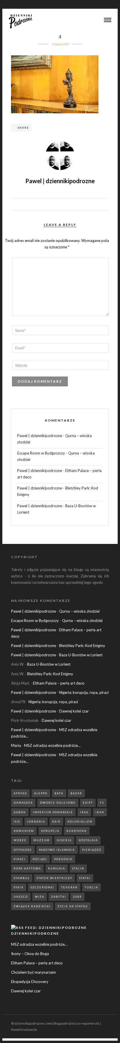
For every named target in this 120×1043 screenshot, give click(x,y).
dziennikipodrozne (35, 933)
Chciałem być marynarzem (33, 972)
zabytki (58, 896)
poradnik (63, 859)
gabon (20, 812)
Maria (16, 745)
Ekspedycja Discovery (29, 981)
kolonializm (80, 821)
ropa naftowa (27, 868)
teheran (69, 887)
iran (100, 812)
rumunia (56, 868)
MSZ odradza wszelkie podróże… (52, 745)
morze (20, 840)
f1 (102, 802)
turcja (91, 887)
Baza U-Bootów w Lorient (81, 655)
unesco (21, 896)
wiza (39, 896)
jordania (36, 821)
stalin (78, 868)
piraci (20, 859)
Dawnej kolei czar (74, 711)
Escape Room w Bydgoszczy (41, 453)
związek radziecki (32, 906)
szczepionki (42, 887)
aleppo (40, 793)
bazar (76, 793)
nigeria (64, 840)
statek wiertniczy (54, 878)
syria (19, 887)
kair (56, 821)
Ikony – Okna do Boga (30, 953)
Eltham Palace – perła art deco (58, 683)
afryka (20, 793)
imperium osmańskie (53, 812)
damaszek (23, 802)
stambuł (22, 878)
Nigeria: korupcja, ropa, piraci (84, 692)
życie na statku (73, 906)
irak (84, 812)
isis (17, 821)
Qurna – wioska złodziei (79, 611)
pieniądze (92, 849)
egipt (88, 802)
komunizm (24, 830)
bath (58, 793)
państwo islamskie (57, 849)
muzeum (41, 840)
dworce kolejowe (58, 802)
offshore (23, 849)
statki (85, 878)
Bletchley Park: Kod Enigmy (82, 645)
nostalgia (88, 840)
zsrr (77, 896)
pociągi (40, 859)
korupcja (50, 830)
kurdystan (76, 830)
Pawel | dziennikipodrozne (39, 435)
